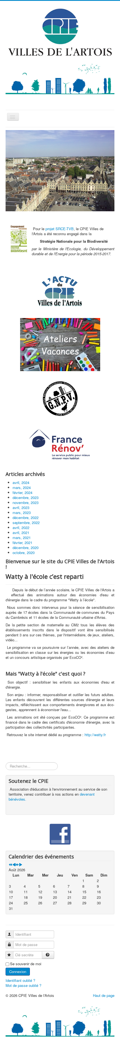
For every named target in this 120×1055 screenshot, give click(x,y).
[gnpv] (60, 398)
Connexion (17, 971)
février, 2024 (22, 492)
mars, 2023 (22, 512)
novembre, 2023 (26, 502)
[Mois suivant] (20, 864)
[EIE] (60, 444)
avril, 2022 (21, 527)
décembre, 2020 (26, 547)
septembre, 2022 (26, 522)
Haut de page (103, 995)
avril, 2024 (21, 482)
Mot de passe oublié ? (23, 985)
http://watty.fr (94, 734)
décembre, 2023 (26, 497)
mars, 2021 (22, 537)
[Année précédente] (10, 864)
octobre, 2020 (24, 552)
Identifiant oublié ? (20, 980)
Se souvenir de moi (25, 963)
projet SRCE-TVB (59, 228)
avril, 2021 (21, 532)
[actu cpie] (60, 291)
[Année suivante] (17, 864)
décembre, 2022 (26, 517)
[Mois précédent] (13, 864)
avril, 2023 (21, 507)
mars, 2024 (22, 487)
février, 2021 (22, 542)
